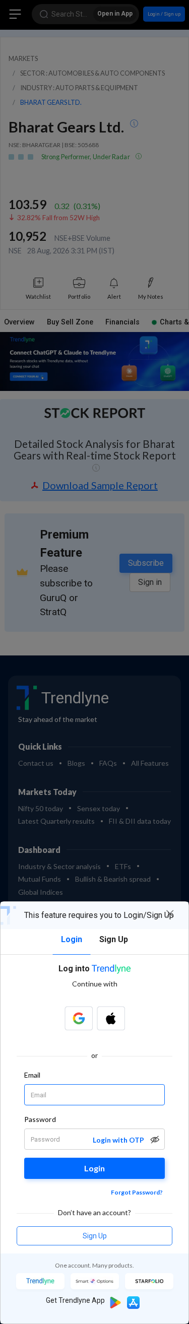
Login (94, 1168)
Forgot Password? (137, 1192)
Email (32, 1075)
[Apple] (111, 1018)
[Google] (79, 1018)
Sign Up (95, 1236)
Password (40, 1119)
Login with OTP (118, 1140)
